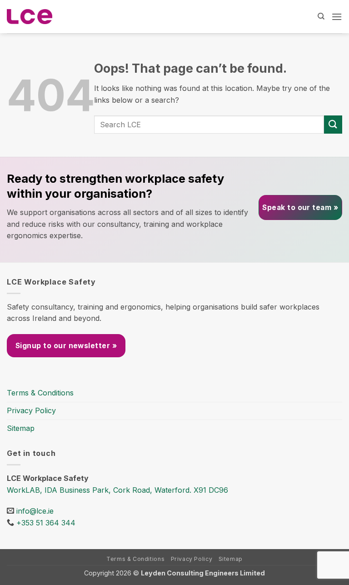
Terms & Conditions (40, 392)
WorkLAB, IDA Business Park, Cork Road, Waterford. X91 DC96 (117, 490)
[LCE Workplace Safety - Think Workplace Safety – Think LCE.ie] (29, 16)
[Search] (321, 16)
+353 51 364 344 (45, 522)
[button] (336, 16)
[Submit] (333, 124)
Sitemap (21, 428)
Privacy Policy (31, 410)
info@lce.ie (35, 510)
